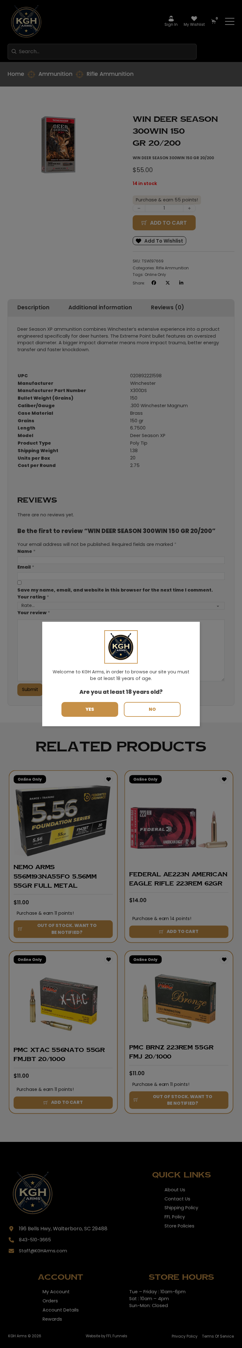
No (152, 709)
